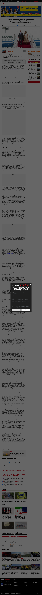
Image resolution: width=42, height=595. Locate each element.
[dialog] (21, 297)
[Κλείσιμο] (30, 284)
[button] (21, 296)
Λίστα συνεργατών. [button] (21, 302)
